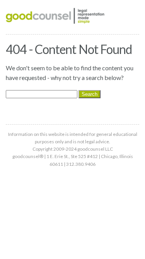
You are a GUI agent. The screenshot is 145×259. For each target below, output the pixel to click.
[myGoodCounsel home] (55, 17)
